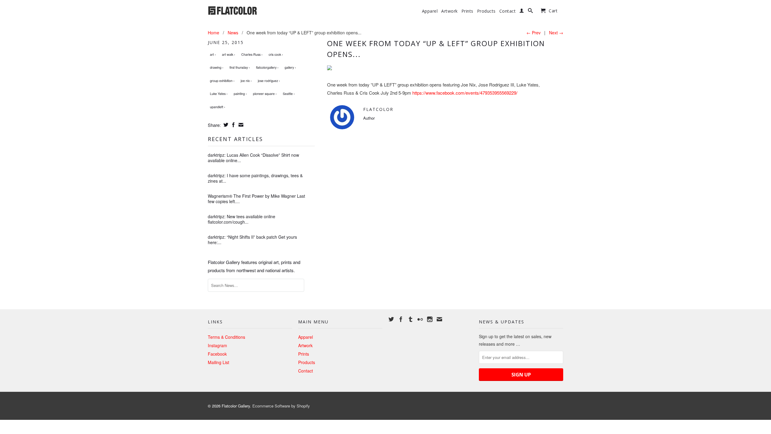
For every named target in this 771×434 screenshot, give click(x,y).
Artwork (449, 11)
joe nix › (246, 80)
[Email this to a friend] (240, 124)
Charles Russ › (252, 54)
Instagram (217, 345)
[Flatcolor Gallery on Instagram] (429, 319)
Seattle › (289, 93)
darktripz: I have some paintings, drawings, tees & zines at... (255, 178)
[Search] (530, 11)
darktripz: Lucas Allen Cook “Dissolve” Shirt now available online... (253, 157)
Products (486, 11)
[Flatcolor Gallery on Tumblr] (410, 319)
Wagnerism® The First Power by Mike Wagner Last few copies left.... (256, 198)
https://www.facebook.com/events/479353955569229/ (464, 93)
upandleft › (217, 107)
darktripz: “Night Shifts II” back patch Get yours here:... (252, 239)
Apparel (430, 11)
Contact (507, 11)
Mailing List (218, 362)
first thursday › (239, 67)
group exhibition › (222, 80)
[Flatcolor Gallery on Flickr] (420, 319)
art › (213, 54)
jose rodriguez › (269, 80)
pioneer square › (265, 93)
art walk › (228, 54)
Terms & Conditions (226, 337)
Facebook (217, 354)
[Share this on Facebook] (232, 124)
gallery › (290, 67)
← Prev (533, 33)
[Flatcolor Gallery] (250, 10)
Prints (467, 11)
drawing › (216, 67)
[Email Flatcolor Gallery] (439, 319)
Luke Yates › (219, 93)
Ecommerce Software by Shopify (281, 406)
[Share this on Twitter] (225, 124)
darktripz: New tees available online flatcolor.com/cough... (241, 219)
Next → (556, 33)
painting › (240, 93)
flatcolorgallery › (267, 67)
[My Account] (521, 11)
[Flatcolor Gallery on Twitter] (391, 319)
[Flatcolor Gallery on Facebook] (401, 319)
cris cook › (276, 54)
